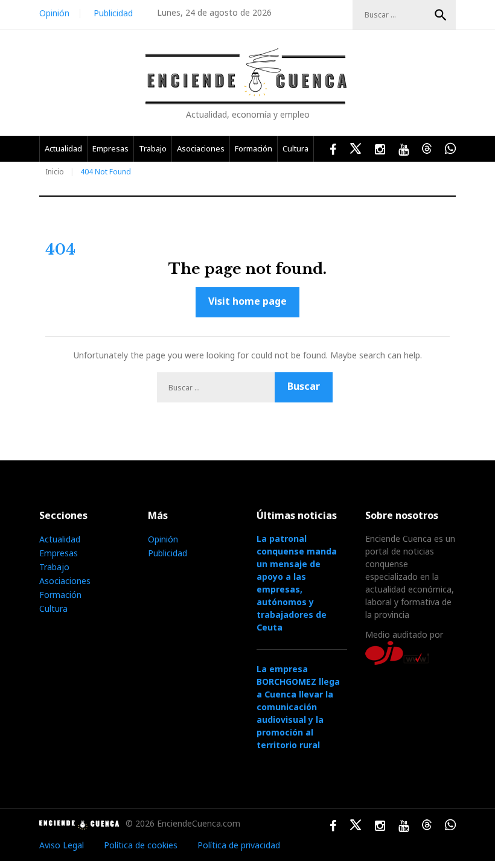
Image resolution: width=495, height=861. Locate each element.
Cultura (295, 148)
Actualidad (63, 148)
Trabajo (153, 148)
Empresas (110, 148)
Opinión (54, 13)
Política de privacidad (238, 845)
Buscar (441, 15)
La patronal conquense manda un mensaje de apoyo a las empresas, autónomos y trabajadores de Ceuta (297, 583)
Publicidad (113, 13)
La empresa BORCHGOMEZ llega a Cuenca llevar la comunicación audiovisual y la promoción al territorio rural (298, 707)
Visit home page (247, 301)
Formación (253, 148)
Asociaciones (201, 148)
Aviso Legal (61, 845)
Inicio (54, 172)
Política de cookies (140, 845)
